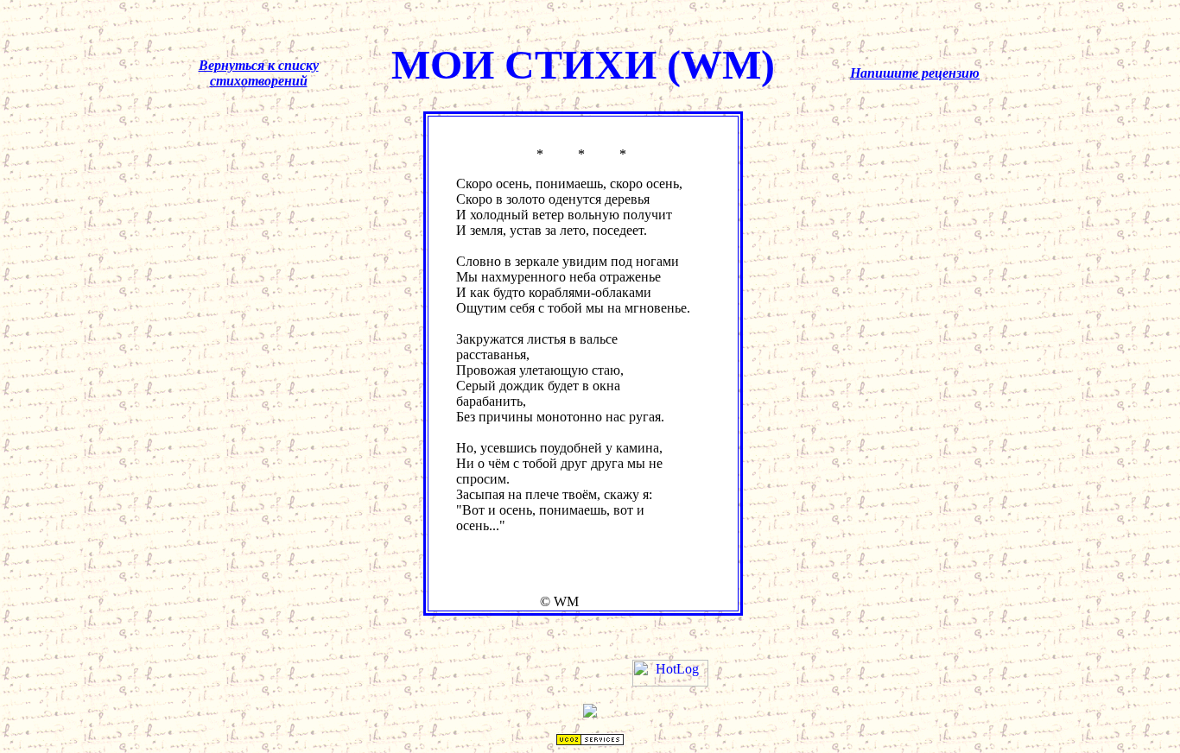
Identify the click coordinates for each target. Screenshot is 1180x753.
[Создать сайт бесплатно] (590, 741)
